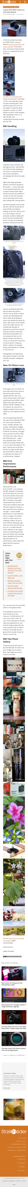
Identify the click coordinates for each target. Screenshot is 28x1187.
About (14, 1184)
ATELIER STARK (21, 1170)
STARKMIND (22, 1166)
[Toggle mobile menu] (24, 1)
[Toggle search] (20, 1)
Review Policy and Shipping (8, 1181)
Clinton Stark (10, 14)
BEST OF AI (21, 1141)
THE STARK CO (21, 1159)
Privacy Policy (18, 1181)
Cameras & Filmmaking (9, 6)
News (17, 6)
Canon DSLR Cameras (16, 956)
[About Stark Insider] (14, 1109)
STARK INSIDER (21, 1163)
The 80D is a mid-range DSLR (12, 97)
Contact (24, 1181)
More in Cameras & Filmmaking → (14, 1056)
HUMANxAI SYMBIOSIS (17, 1150)
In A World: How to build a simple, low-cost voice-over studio (15, 593)
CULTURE (22, 1138)
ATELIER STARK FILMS (17, 1147)
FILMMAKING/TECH (18, 1144)
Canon (8, 956)
